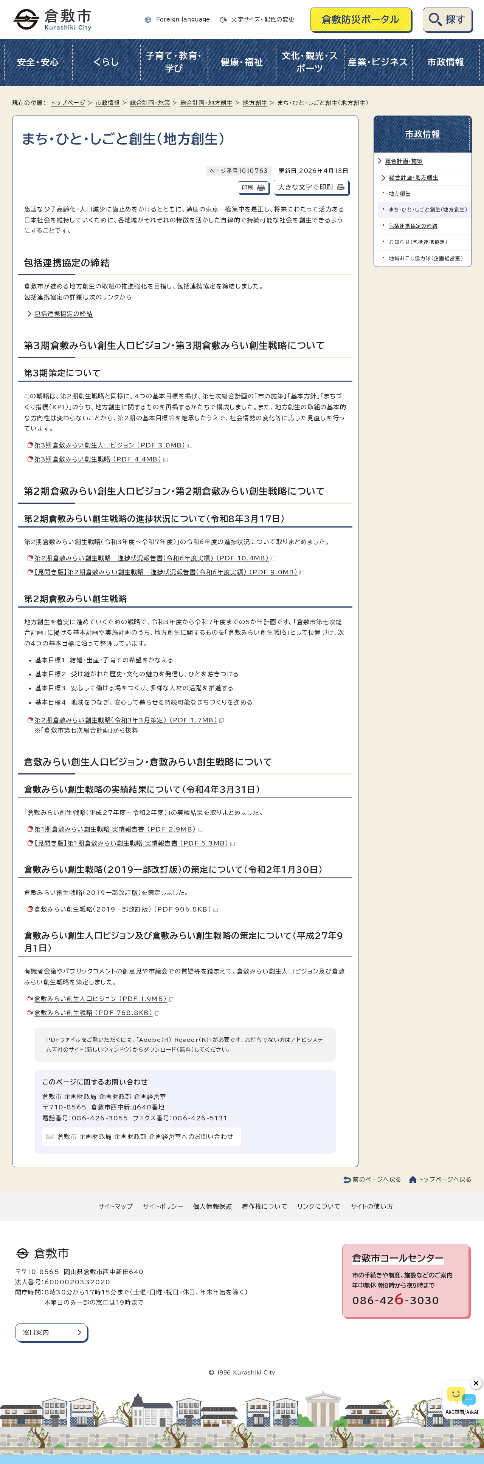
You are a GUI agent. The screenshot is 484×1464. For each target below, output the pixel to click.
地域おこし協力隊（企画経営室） (426, 258)
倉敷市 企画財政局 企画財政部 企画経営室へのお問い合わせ (145, 1137)
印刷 (247, 187)
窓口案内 (36, 1332)
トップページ (68, 103)
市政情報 (446, 62)
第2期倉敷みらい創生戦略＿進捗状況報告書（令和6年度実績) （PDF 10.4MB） (151, 558)
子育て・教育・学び (174, 62)
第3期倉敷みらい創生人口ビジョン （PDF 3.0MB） (110, 445)
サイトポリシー (163, 1206)
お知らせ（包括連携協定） (418, 242)
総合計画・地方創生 (206, 103)
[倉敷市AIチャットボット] (461, 1400)
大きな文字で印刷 (305, 187)
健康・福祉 (242, 62)
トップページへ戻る (445, 1179)
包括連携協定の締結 (63, 314)
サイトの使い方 (372, 1206)
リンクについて (319, 1206)
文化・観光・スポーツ (310, 62)
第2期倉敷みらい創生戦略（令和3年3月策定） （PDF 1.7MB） (125, 720)
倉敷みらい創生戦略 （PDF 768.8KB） (93, 1013)
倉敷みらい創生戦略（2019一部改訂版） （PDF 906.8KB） (122, 909)
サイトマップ (115, 1206)
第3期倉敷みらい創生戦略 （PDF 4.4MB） (97, 459)
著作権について (264, 1206)
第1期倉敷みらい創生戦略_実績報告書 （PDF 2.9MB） (115, 829)
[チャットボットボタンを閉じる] (476, 1383)
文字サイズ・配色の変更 (263, 19)
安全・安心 (38, 62)
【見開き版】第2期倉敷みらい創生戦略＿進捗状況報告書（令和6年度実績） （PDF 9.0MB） (166, 572)
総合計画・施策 (150, 103)
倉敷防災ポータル (361, 19)
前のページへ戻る (377, 1179)
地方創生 (255, 103)
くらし (106, 62)
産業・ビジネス (378, 62)
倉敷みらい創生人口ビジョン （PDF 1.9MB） (100, 999)
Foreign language (183, 19)
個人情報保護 (212, 1206)
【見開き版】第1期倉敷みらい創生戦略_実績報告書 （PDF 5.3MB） (131, 843)
